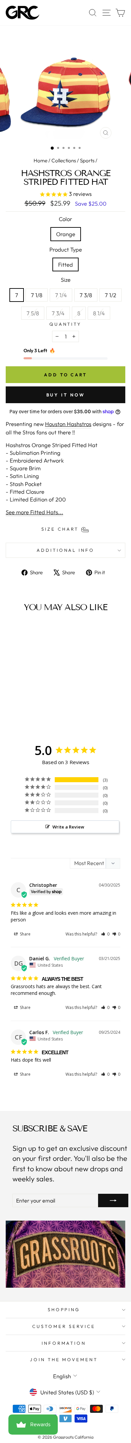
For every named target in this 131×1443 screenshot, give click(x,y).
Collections (63, 160)
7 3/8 (86, 295)
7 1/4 (63, 295)
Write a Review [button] (68, 827)
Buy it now (65, 394)
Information (64, 1343)
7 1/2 (110, 295)
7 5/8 (35, 313)
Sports (87, 160)
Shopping (64, 1309)
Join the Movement (64, 1359)
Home (40, 160)
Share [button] (25, 934)
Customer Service (63, 1326)
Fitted (65, 264)
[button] (105, 934)
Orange (65, 233)
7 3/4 (61, 313)
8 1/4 (101, 313)
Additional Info (66, 550)
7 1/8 (36, 295)
